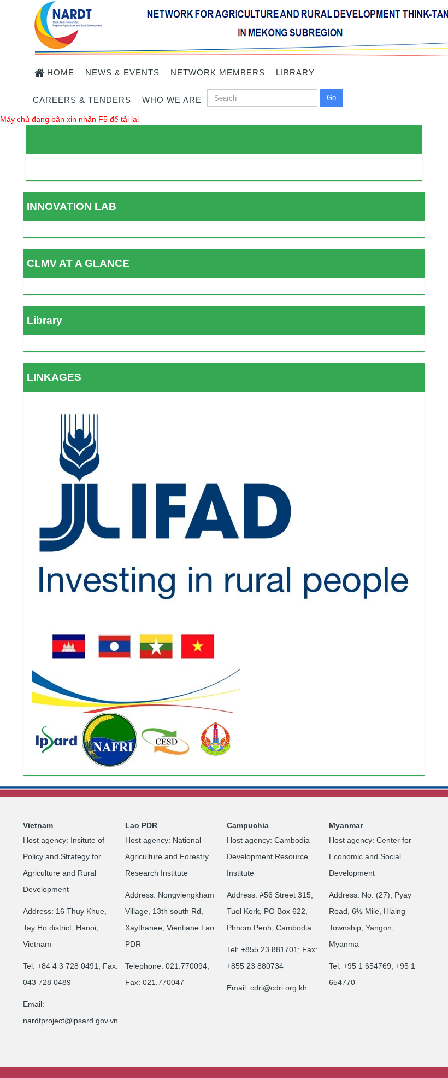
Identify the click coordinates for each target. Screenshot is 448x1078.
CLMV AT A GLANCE (78, 263)
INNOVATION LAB (71, 206)
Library (44, 320)
